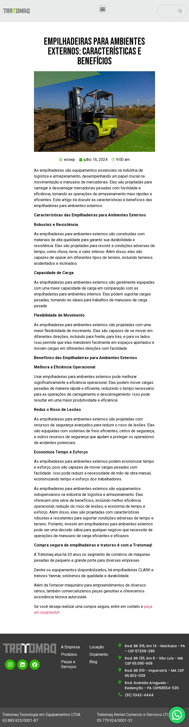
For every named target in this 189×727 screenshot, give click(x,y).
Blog (93, 661)
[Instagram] (10, 664)
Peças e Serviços (68, 664)
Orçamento (98, 654)
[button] (102, 9)
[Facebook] (35, 664)
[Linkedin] (22, 664)
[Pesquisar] (180, 11)
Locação (96, 647)
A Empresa (70, 647)
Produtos (69, 654)
